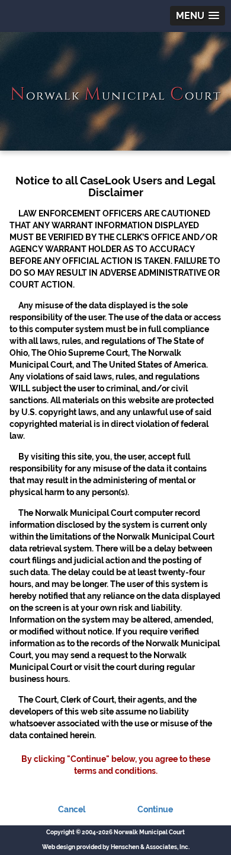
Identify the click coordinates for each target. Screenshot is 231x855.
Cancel (71, 809)
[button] (197, 15)
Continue (155, 809)
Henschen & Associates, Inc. (150, 847)
